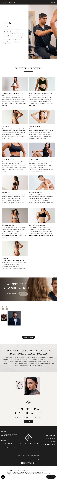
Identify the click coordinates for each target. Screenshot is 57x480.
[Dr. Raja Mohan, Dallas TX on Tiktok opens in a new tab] (52, 445)
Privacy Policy (31, 459)
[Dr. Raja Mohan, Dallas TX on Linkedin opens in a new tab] (50, 445)
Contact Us (23, 294)
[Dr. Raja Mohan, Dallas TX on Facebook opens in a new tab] (45, 445)
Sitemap (37, 459)
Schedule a (28, 411)
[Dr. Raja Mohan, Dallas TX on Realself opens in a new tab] (55, 445)
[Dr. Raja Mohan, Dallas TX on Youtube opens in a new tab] (48, 445)
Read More (42, 324)
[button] (3, 477)
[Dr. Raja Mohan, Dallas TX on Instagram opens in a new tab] (43, 445)
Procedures (11, 19)
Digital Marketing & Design (30, 463)
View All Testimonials (28, 337)
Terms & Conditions (22, 459)
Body (16, 19)
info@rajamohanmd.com (9, 447)
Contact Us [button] (51, 477)
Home (4, 19)
